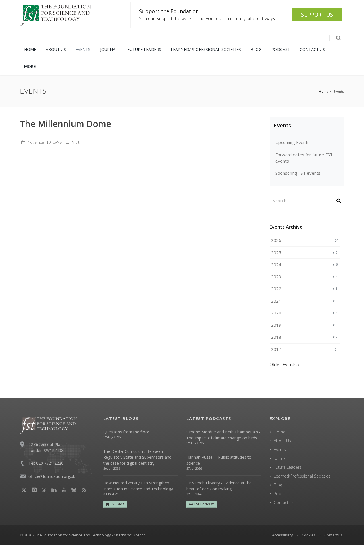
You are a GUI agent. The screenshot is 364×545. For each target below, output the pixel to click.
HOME (30, 49)
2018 (305, 337)
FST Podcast (204, 504)
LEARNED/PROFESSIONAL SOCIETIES (206, 49)
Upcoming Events (292, 142)
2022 (305, 288)
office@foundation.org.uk (51, 476)
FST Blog (117, 504)
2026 (305, 240)
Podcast (281, 493)
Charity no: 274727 (129, 535)
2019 (305, 325)
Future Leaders (287, 467)
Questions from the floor (126, 432)
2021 (305, 301)
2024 (305, 264)
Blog (278, 485)
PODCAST (280, 49)
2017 (305, 349)
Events (282, 125)
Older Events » (285, 364)
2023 (305, 276)
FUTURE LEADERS (144, 49)
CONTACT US (312, 49)
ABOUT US (56, 49)
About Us (282, 440)
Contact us (284, 502)
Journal (280, 458)
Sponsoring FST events (297, 173)
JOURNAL (109, 49)
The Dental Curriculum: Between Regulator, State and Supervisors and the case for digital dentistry (137, 457)
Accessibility (282, 535)
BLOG (256, 49)
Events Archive (286, 227)
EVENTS (83, 49)
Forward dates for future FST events (304, 158)
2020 (305, 313)
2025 (305, 252)
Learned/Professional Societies (302, 476)
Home (324, 91)
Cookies (309, 535)
